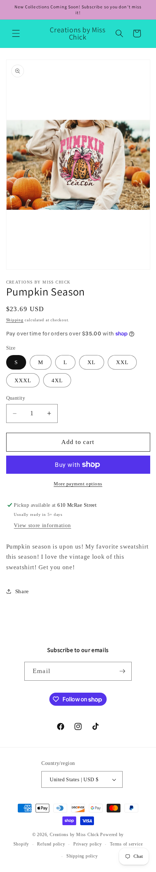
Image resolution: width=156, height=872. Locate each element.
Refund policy (51, 844)
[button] (16, 33)
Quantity (15, 398)
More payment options (78, 483)
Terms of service (126, 844)
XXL (122, 362)
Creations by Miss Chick (74, 834)
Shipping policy (82, 856)
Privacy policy (87, 844)
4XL (57, 380)
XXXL (23, 380)
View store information (42, 525)
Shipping (15, 320)
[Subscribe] (122, 671)
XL (91, 362)
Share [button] (22, 591)
